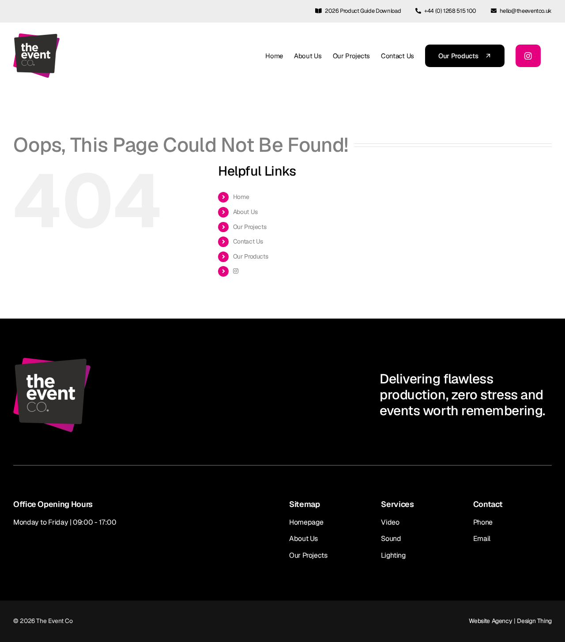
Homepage (306, 522)
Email (481, 538)
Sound (391, 538)
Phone (483, 522)
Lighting (393, 555)
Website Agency (490, 621)
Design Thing (534, 621)
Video (390, 522)
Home (241, 197)
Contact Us (248, 241)
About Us (245, 212)
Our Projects (250, 227)
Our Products (250, 256)
